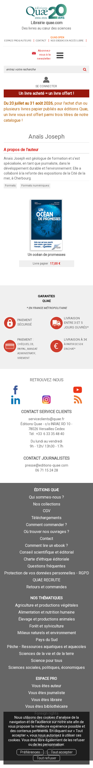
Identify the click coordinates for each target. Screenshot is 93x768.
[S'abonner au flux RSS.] (78, 400)
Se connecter (46, 86)
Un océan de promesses (46, 255)
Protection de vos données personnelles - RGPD (46, 573)
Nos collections (46, 504)
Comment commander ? (46, 524)
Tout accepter (62, 752)
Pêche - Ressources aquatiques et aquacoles (46, 646)
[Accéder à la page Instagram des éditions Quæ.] (47, 400)
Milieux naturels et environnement (46, 632)
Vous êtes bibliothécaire (46, 706)
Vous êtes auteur (46, 685)
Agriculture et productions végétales (46, 605)
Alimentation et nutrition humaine (46, 612)
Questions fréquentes (46, 566)
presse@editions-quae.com (46, 465)
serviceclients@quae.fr (46, 419)
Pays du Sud (47, 639)
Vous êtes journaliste (46, 692)
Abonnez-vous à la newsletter (44, 54)
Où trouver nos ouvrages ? (46, 531)
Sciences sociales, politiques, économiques (46, 667)
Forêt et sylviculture (46, 626)
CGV (46, 510)
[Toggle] (60, 56)
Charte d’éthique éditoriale (46, 559)
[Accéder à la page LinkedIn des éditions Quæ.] (16, 400)
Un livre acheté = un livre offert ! (46, 93)
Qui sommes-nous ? (46, 497)
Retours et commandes (46, 587)
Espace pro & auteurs (17, 40)
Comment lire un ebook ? (46, 545)
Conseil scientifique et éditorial (47, 552)
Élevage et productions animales (46, 619)
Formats (10, 185)
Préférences (30, 752)
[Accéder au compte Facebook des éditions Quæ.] (16, 390)
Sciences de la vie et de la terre (46, 653)
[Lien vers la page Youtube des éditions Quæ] (78, 390)
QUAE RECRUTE (46, 580)
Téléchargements (46, 517)
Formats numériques (35, 185)
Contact (41, 40)
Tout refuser (46, 758)
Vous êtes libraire (46, 699)
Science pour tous (46, 660)
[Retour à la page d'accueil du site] (46, 11)
